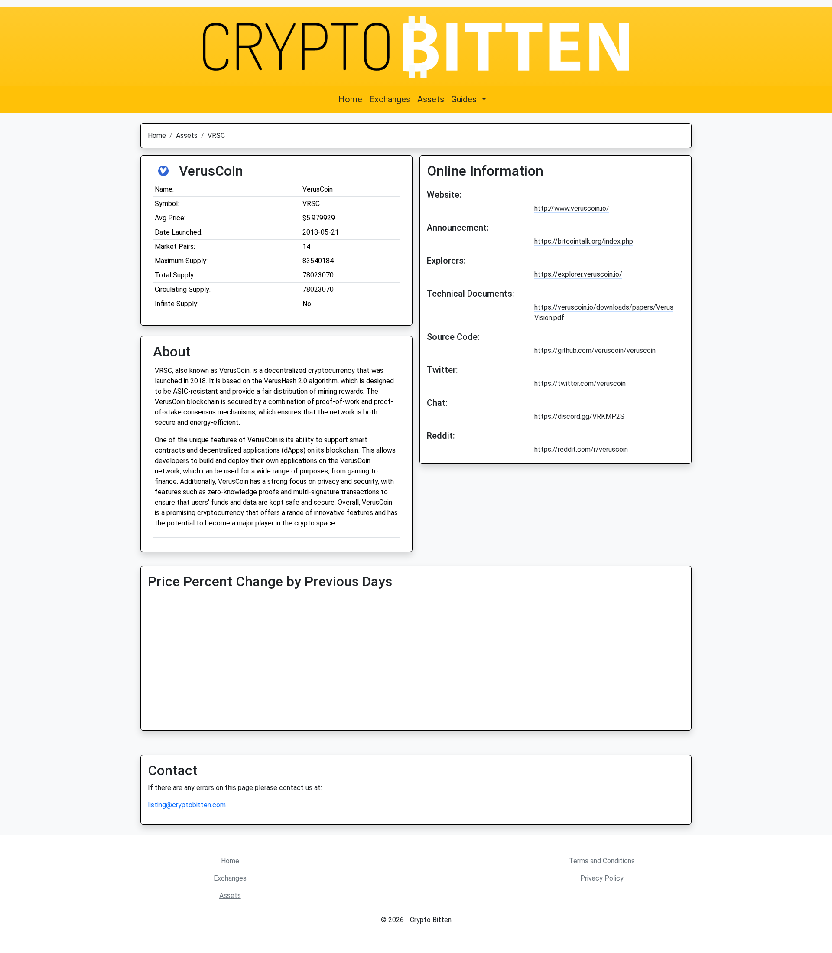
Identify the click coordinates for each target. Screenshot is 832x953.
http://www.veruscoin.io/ (571, 208)
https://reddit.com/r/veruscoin (581, 449)
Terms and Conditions (602, 861)
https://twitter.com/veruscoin (580, 383)
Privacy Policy (602, 878)
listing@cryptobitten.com (187, 805)
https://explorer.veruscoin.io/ (578, 274)
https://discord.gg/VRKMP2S (579, 416)
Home (350, 99)
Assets (430, 99)
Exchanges (389, 99)
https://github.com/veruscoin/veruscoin (595, 350)
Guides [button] (465, 99)
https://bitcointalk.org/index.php (583, 241)
